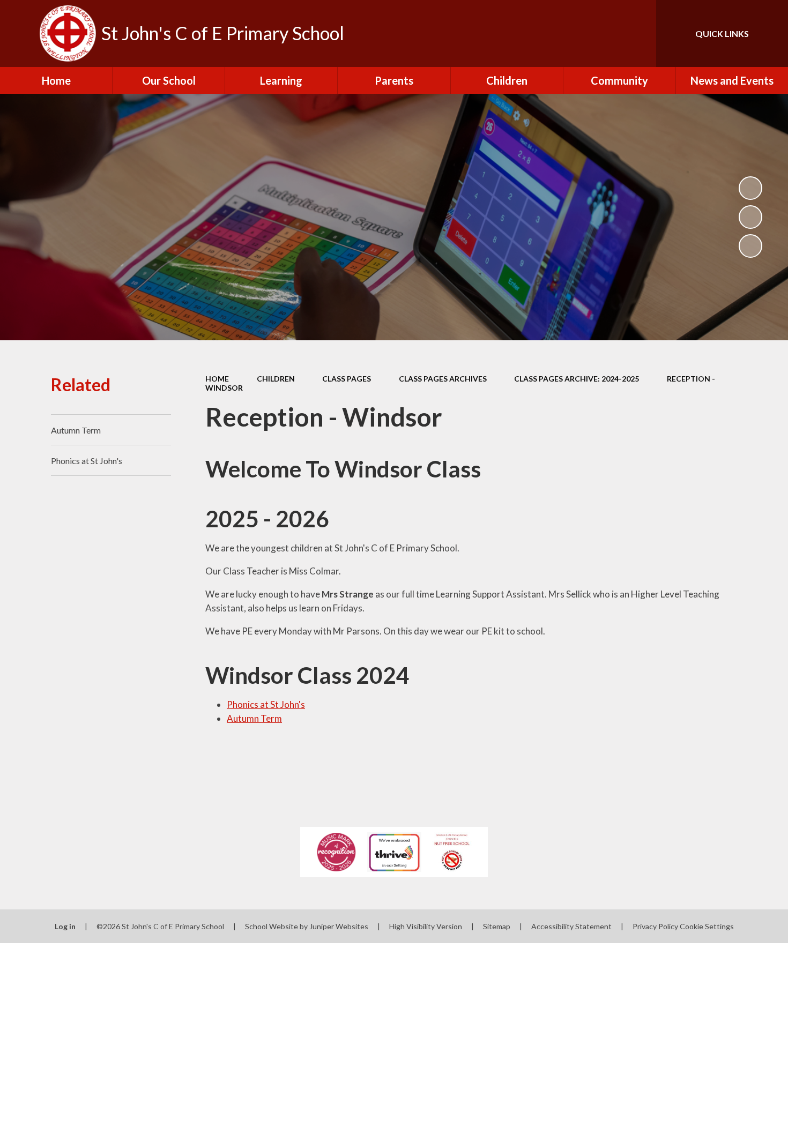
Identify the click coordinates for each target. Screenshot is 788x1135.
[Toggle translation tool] (600, 33)
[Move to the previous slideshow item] (750, 217)
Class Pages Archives (443, 378)
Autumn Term (254, 718)
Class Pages (346, 378)
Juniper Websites (338, 926)
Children (276, 378)
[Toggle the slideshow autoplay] (750, 188)
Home (217, 378)
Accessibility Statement (571, 926)
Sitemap (496, 926)
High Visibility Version (425, 926)
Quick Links (722, 33)
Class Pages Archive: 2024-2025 (576, 378)
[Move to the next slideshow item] (750, 246)
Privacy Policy (655, 926)
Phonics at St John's (266, 704)
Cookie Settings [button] (707, 926)
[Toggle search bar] (637, 33)
